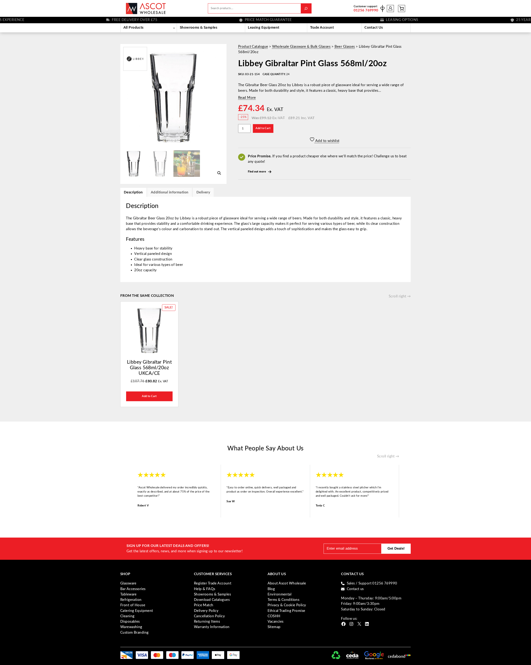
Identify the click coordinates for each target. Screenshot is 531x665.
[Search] (306, 8)
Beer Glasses (345, 46)
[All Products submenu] (174, 28)
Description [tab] (133, 192)
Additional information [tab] (169, 192)
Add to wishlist (327, 141)
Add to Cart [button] (149, 396)
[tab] (203, 192)
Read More (247, 97)
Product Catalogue (253, 46)
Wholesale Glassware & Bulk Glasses (301, 46)
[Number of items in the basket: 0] (401, 8)
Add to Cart (263, 128)
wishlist (382, 8)
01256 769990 (366, 10)
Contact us (355, 589)
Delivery (203, 192)
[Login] (390, 8)
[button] (219, 173)
